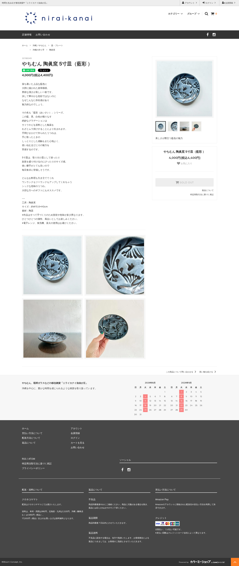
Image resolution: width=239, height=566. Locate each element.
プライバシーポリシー (33, 468)
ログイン (209, 3)
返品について (208, 190)
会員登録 (229, 3)
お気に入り (186, 163)
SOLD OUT (186, 182)
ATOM (31, 458)
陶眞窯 (52, 50)
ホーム (25, 45)
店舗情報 (27, 34)
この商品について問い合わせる (180, 372)
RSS (24, 458)
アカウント (189, 3)
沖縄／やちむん (39, 45)
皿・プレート (57, 45)
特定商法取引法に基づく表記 (37, 463)
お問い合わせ (43, 34)
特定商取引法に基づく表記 (202, 194)
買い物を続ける (206, 372)
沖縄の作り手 (38, 50)
